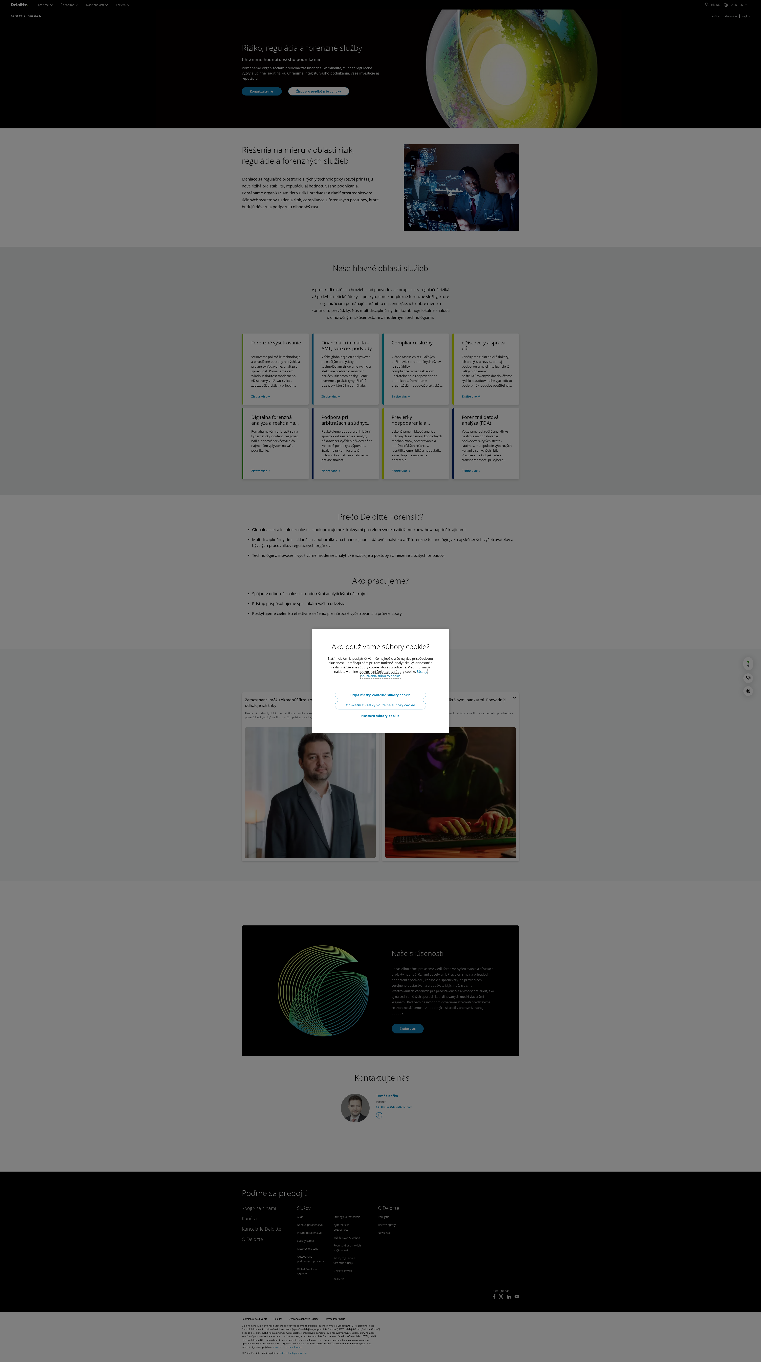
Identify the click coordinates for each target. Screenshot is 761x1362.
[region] (380, 681)
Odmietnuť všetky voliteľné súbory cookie (380, 705)
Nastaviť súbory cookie (380, 716)
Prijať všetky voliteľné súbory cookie (380, 695)
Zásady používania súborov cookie (394, 673)
